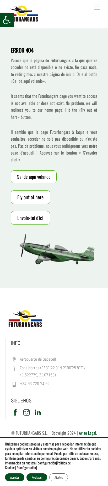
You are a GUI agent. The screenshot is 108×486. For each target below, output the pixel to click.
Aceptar (14, 477)
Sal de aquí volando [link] (34, 176)
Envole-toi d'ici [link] (30, 218)
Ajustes (59, 477)
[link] (7, 20)
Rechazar (37, 477)
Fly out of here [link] (30, 197)
